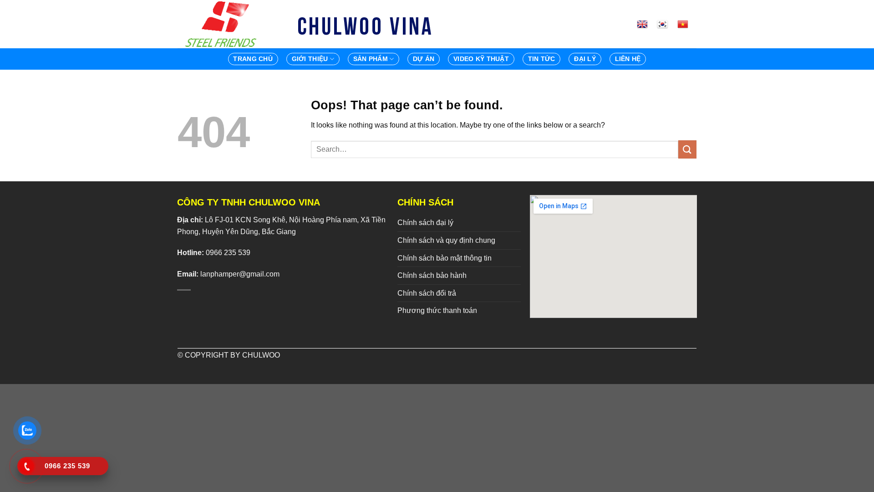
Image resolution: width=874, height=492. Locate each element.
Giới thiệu (310, 58)
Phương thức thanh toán (437, 310)
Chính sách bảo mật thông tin (444, 258)
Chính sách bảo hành (432, 275)
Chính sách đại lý (425, 222)
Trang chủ (253, 58)
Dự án (423, 58)
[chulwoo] (223, 24)
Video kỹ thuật (481, 58)
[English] (646, 24)
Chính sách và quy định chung (446, 240)
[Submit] (687, 149)
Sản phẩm (370, 58)
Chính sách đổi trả (426, 293)
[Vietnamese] (686, 24)
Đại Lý (585, 58)
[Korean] (666, 24)
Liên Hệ (628, 58)
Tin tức (541, 58)
